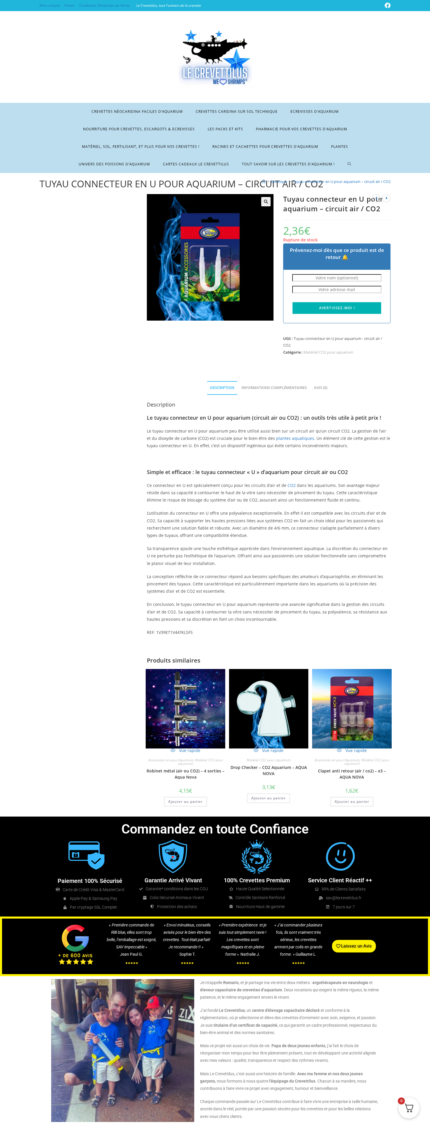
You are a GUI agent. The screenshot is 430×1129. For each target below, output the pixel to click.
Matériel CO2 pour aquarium (328, 352)
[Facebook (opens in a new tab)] (387, 5)
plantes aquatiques (295, 438)
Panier (69, 5)
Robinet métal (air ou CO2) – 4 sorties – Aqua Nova (185, 774)
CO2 (292, 485)
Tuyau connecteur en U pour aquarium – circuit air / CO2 (342, 181)
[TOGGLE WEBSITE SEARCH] (349, 164)
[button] (266, 201)
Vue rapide (189, 750)
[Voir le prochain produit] (386, 198)
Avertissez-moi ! (337, 307)
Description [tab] (222, 387)
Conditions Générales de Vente (104, 5)
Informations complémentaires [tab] (274, 387)
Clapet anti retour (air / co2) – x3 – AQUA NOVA (352, 774)
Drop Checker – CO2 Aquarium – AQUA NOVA (269, 770)
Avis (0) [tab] (320, 387)
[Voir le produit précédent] (376, 198)
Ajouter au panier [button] (185, 801)
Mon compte (49, 5)
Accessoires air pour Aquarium (170, 760)
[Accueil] (264, 181)
